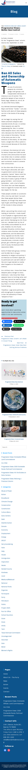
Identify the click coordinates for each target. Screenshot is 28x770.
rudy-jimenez (17, 26)
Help (3, 551)
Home (5, 674)
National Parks (6, 587)
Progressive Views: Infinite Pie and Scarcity (14, 414)
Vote (2, 643)
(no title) (4, 463)
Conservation (6, 505)
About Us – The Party (11, 677)
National (4, 583)
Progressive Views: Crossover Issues (14, 439)
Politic (3, 604)
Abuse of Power (6, 491)
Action (3, 494)
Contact (6, 692)
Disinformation (6, 523)
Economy (4, 530)
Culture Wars (5, 512)
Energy (3, 537)
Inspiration (5, 562)
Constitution (5, 509)
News (5, 681)
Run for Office (6, 611)
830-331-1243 (8, 737)
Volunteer (4, 640)
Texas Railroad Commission (10, 633)
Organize (4, 590)
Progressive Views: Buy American (14, 382)
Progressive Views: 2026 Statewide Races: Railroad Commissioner (12, 713)
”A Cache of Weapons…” (9, 64)
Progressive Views (9, 26)
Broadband (5, 498)
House (3, 555)
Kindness (4, 572)
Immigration (5, 558)
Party (3, 597)
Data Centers (5, 516)
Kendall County (6, 569)
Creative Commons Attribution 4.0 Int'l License (15, 766)
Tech (3, 629)
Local (3, 576)
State (3, 619)
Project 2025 (5, 608)
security (24, 26)
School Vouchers (7, 615)
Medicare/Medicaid (7, 580)
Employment (5, 533)
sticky (3, 626)
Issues (22, 34)
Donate (3, 526)
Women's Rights (6, 650)
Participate (5, 594)
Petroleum (5, 601)
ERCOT (3, 541)
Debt (3, 519)
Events (5, 688)
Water (3, 647)
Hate (3, 548)
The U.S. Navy (6, 66)
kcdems (5, 34)
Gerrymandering (7, 544)
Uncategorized (6, 636)
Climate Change (6, 502)
